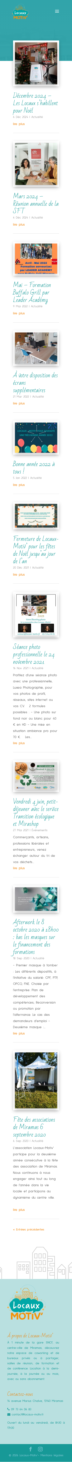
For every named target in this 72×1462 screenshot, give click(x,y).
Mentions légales (52, 1455)
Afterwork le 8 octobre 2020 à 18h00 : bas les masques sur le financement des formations (36, 937)
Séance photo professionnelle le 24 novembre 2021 (34, 654)
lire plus (19, 124)
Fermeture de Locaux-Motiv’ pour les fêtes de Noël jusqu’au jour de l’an (36, 550)
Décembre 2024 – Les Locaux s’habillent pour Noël (35, 103)
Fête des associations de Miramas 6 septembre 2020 (34, 1127)
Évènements (39, 830)
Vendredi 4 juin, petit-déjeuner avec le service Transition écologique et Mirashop (36, 812)
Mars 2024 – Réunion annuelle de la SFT (36, 204)
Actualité (37, 117)
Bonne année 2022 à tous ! (34, 467)
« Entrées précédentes (28, 1229)
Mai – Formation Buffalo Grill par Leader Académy (32, 292)
